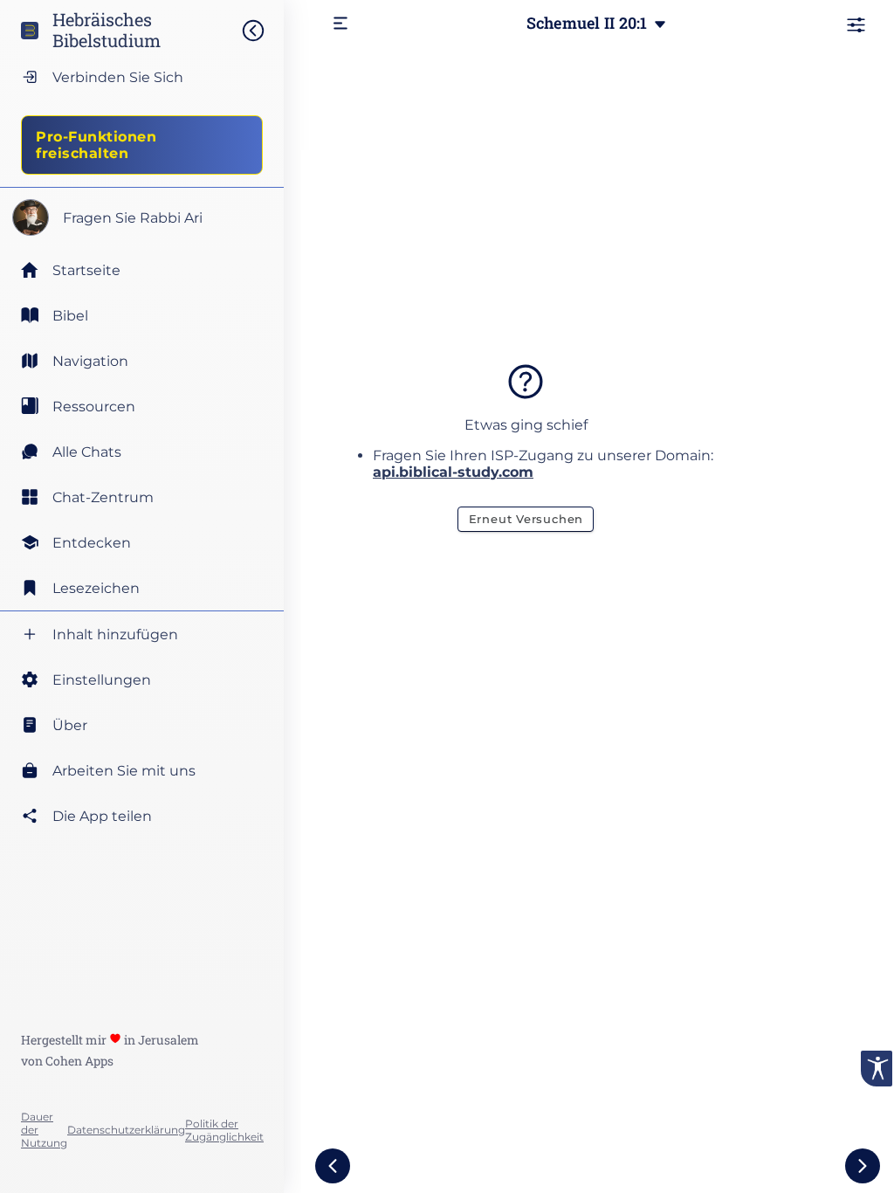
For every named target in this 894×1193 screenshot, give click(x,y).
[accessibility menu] (876, 1068)
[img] (262, 30)
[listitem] (142, 315)
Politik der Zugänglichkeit (224, 1130)
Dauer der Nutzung (44, 1129)
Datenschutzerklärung (126, 1129)
